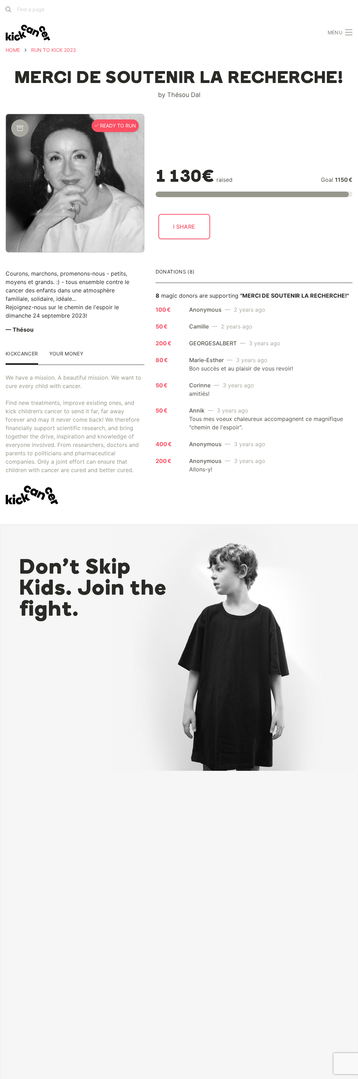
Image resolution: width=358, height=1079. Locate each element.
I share (184, 226)
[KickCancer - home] (28, 33)
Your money (66, 354)
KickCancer (22, 354)
